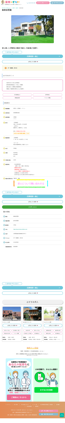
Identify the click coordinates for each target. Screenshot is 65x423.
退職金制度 (17, 97)
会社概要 (57, 404)
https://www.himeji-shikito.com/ (20, 229)
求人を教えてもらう (43, 2)
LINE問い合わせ (32, 207)
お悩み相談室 (29, 406)
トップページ (8, 404)
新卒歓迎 (47, 94)
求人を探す (16, 404)
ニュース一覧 (34, 404)
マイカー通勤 (47, 97)
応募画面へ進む (32, 56)
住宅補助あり (17, 94)
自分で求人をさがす (58, 2)
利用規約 (36, 406)
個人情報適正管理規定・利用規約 (46, 404)
